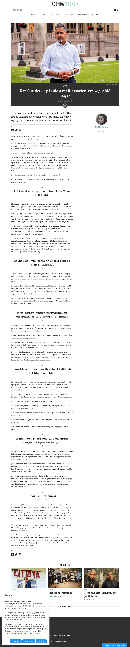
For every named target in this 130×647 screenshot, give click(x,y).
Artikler (34, 14)
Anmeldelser (83, 14)
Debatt (60, 14)
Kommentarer (47, 14)
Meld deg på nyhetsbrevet (62, 635)
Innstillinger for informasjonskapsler (114, 645)
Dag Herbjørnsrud (55, 596)
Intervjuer (70, 14)
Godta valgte (28, 641)
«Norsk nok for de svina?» (26, 146)
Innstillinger (16, 641)
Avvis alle (41, 641)
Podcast (95, 14)
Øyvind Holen (90, 599)
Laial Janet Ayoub (66, 101)
